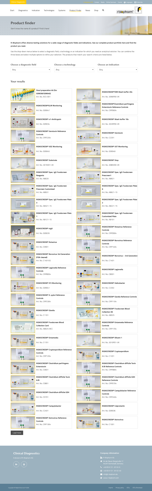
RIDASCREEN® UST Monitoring (115, 146)
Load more (17, 432)
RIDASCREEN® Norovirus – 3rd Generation (120, 255)
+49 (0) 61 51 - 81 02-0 (111, 467)
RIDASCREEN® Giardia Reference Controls (119, 296)
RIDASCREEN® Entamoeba (47, 337)
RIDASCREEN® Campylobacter (48, 405)
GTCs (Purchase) (137, 488)
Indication (36, 10)
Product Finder (75, 10)
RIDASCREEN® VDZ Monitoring (49, 146)
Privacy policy (120, 488)
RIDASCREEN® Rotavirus (46, 242)
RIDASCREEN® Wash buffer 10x (115, 119)
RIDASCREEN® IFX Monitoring (48, 283)
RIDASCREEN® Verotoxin (112, 132)
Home (127, 33)
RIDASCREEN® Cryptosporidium (115, 351)
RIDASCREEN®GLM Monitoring (49, 105)
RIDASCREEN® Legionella (112, 269)
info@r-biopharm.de (110, 474)
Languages (129, 2)
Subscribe (139, 2)
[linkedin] (16, 464)
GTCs (128, 488)
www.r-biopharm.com (111, 478)
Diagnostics (23, 10)
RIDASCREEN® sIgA (44, 228)
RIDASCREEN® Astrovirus (112, 419)
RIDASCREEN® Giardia (45, 310)
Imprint (111, 488)
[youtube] (24, 464)
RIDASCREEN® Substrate (46, 160)
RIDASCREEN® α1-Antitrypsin (48, 119)
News (88, 10)
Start (12, 10)
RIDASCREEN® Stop (110, 160)
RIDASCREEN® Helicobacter (113, 283)
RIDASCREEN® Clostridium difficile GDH (52, 392)
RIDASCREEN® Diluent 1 (112, 337)
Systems (61, 10)
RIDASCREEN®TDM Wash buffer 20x (117, 91)
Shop (96, 10)
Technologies (49, 10)
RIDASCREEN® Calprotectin (113, 405)
